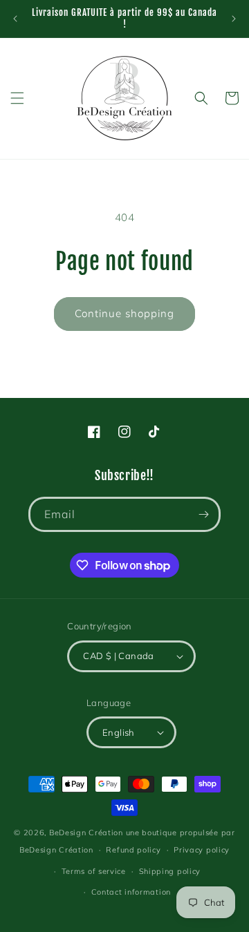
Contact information (131, 892)
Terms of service (94, 871)
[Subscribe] (203, 514)
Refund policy (133, 850)
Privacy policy (202, 850)
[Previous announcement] (15, 18)
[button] (17, 98)
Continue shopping (124, 313)
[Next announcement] (234, 18)
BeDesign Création (86, 832)
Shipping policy (170, 871)
